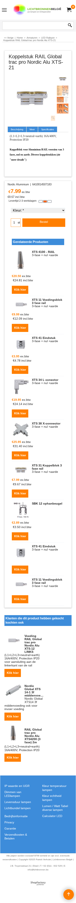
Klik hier (20, 289)
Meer (32, 129)
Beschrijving (17, 129)
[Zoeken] (70, 25)
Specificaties (47, 129)
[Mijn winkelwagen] (69, 9)
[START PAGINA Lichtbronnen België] (37, 10)
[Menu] (4, 10)
